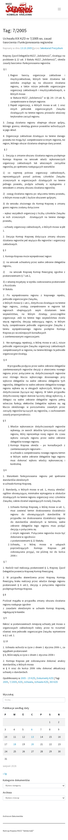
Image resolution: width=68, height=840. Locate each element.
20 (32, 744)
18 (14, 744)
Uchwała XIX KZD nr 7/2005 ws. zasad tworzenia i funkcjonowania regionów (28, 40)
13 (32, 737)
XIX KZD (54, 682)
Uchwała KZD (41, 682)
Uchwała (28, 682)
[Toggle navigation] (59, 9)
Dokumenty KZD (45, 678)
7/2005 (13, 682)
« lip (5, 773)
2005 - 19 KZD (28, 678)
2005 (5, 682)
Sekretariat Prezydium (51, 48)
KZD (20, 682)
